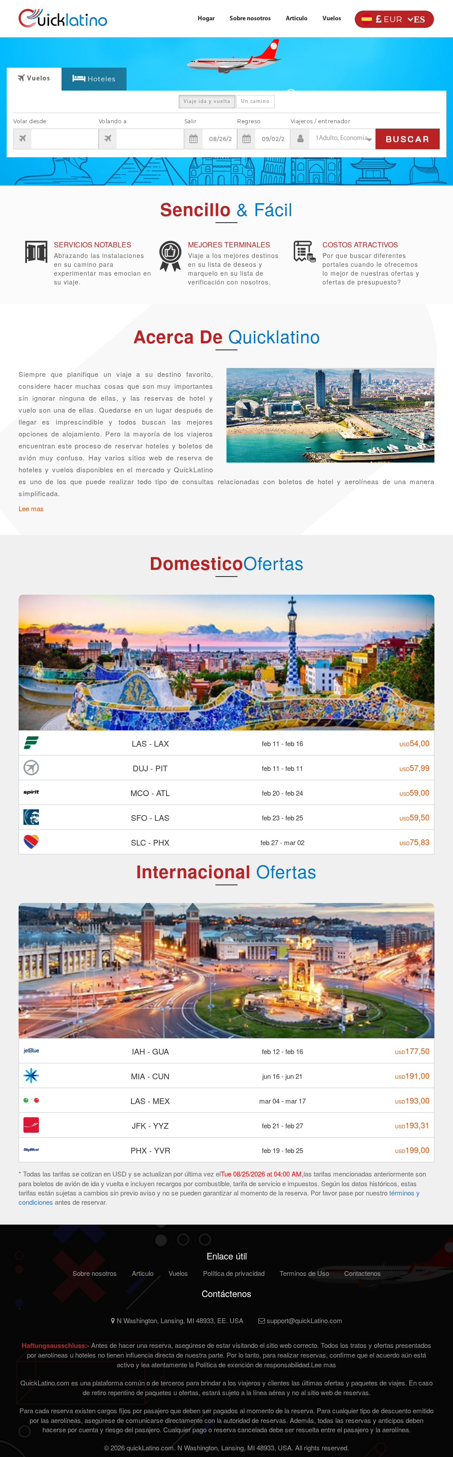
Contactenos (362, 1273)
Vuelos (331, 18)
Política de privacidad (234, 1273)
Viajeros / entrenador (321, 121)
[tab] (94, 79)
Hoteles (101, 79)
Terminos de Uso (304, 1273)
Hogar (206, 18)
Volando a (113, 121)
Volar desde (29, 121)
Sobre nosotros (250, 18)
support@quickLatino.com (303, 1320)
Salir (190, 121)
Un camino (255, 101)
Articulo (296, 18)
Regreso (249, 121)
